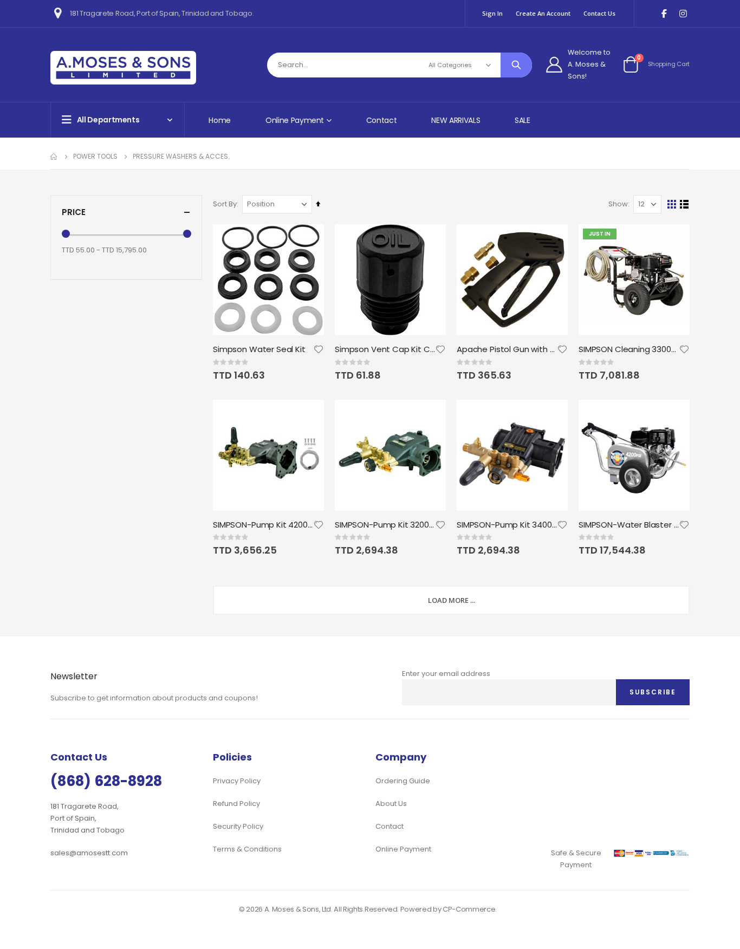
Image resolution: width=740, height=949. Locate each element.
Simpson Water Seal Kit (259, 349)
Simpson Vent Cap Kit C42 (385, 349)
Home (220, 120)
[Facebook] (664, 14)
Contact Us (599, 13)
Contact (381, 120)
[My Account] (554, 64)
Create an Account (543, 13)
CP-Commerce (469, 909)
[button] (318, 349)
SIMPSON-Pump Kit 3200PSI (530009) (385, 524)
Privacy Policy (237, 781)
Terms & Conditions (247, 849)
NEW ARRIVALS (455, 120)
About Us (391, 803)
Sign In (492, 13)
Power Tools (95, 156)
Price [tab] (74, 212)
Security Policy (238, 826)
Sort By (225, 204)
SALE (522, 120)
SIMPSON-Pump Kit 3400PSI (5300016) (507, 524)
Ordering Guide (402, 781)
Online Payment (403, 849)
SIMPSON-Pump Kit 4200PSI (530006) (263, 524)
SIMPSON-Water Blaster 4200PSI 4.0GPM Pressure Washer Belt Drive (629, 524)
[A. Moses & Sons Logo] (123, 67)
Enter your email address (446, 673)
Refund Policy (236, 803)
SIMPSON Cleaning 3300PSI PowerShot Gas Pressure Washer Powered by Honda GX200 (629, 349)
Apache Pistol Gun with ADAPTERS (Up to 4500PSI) (507, 349)
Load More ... (451, 600)
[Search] (516, 65)
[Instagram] (683, 14)
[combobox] (399, 65)
